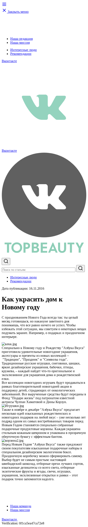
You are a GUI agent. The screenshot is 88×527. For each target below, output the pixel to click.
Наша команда (20, 506)
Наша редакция (21, 39)
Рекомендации (20, 54)
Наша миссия (20, 42)
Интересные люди (23, 50)
